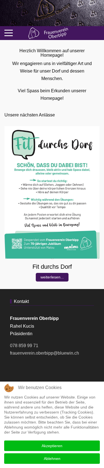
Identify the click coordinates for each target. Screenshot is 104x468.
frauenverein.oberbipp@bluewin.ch (44, 353)
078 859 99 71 (24, 345)
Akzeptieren (52, 446)
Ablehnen (52, 458)
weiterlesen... (52, 277)
